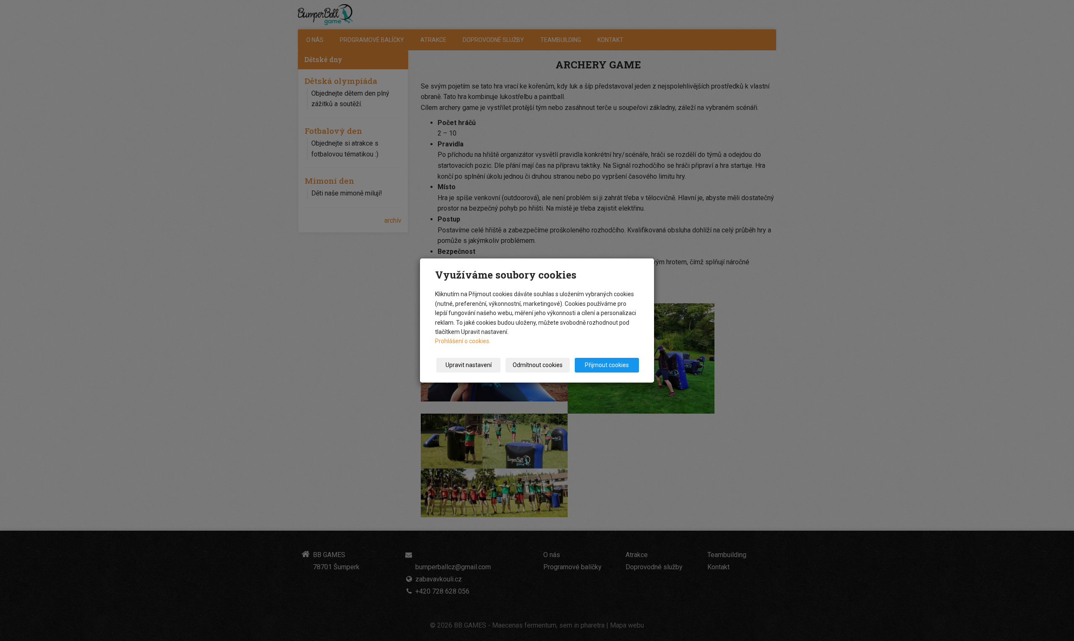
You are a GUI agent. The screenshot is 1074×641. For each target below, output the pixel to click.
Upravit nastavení (469, 365)
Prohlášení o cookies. (462, 341)
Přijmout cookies (607, 365)
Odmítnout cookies (538, 365)
